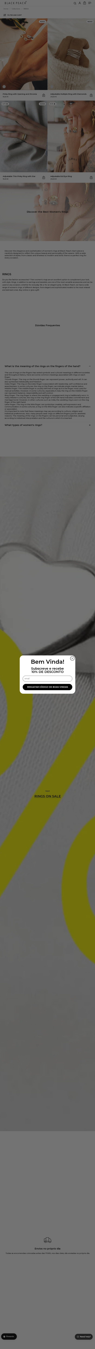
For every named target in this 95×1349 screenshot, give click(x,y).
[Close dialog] (72, 658)
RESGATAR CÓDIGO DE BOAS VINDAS (47, 687)
